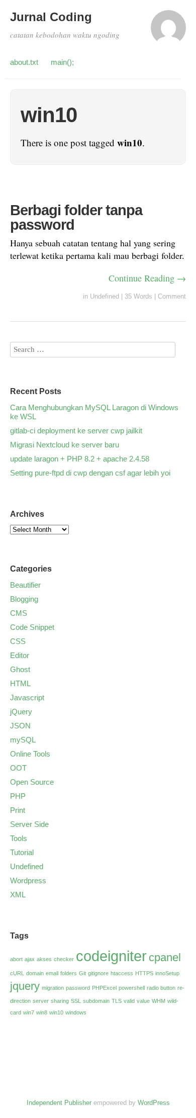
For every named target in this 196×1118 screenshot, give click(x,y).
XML (18, 894)
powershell (132, 988)
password (78, 988)
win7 (28, 1012)
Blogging (24, 599)
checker (64, 959)
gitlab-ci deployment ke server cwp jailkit (76, 430)
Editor (19, 655)
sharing (60, 1001)
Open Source (32, 782)
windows (75, 1012)
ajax (30, 959)
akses (44, 959)
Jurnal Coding (51, 17)
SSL (76, 1001)
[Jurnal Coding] (168, 32)
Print (17, 810)
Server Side (29, 824)
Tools (18, 838)
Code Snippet (32, 627)
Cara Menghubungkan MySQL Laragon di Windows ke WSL (94, 412)
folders (68, 973)
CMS (18, 613)
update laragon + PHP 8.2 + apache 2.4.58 (79, 458)
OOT (18, 768)
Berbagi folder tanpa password (76, 217)
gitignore (98, 973)
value (143, 1001)
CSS (18, 641)
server (41, 1001)
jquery (25, 986)
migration (53, 988)
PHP (18, 796)
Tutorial (22, 852)
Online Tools (30, 754)
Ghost (20, 669)
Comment (172, 296)
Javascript (27, 697)
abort (16, 959)
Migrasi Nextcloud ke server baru (64, 444)
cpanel (165, 957)
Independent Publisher (59, 1102)
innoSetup (167, 973)
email (52, 973)
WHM (158, 1001)
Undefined (104, 296)
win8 (41, 1012)
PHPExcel (104, 988)
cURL (17, 973)
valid (129, 1001)
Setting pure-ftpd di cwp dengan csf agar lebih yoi (90, 473)
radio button (161, 988)
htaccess (122, 973)
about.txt (24, 62)
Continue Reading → (147, 278)
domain (35, 973)
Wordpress (28, 880)
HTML (20, 683)
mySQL (23, 739)
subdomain (96, 1001)
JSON (20, 725)
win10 (56, 1012)
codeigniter (111, 956)
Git (82, 973)
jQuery (21, 711)
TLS (117, 1001)
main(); (62, 62)
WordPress (154, 1102)
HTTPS (144, 973)
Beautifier (25, 585)
